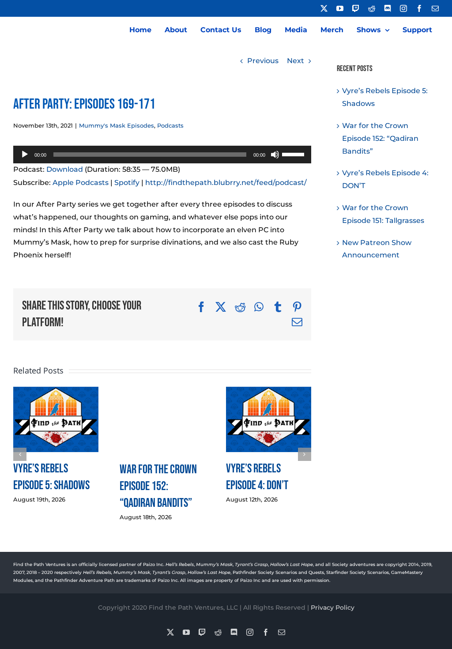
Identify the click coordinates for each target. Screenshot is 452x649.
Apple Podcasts (81, 182)
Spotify (126, 182)
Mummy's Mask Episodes (116, 125)
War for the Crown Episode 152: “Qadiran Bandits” (158, 486)
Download (64, 169)
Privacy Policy (332, 607)
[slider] (294, 154)
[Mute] (275, 154)
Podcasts (170, 125)
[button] (19, 454)
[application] (162, 154)
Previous (263, 61)
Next (295, 61)
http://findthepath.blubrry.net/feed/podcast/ (226, 182)
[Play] (24, 154)
